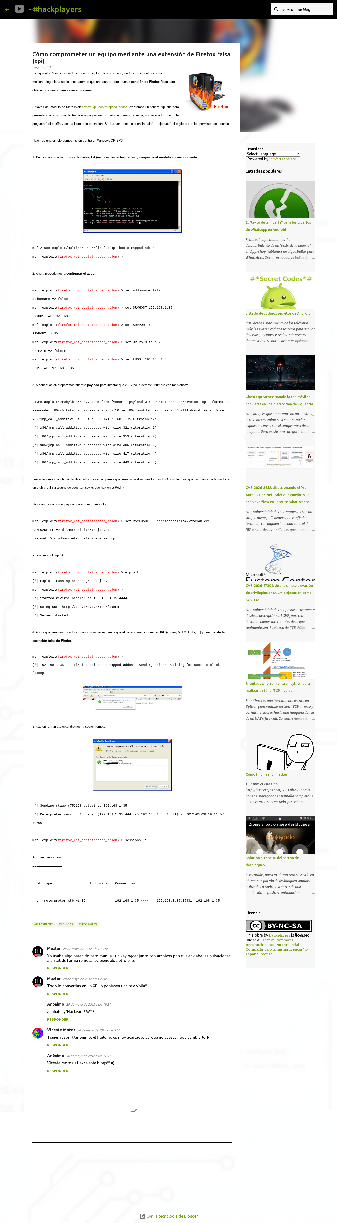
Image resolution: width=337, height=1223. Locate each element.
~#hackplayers (55, 9)
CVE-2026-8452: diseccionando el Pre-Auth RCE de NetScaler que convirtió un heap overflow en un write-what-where (278, 495)
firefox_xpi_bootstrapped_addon (104, 107)
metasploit (43, 924)
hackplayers (279, 935)
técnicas (66, 924)
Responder (57, 968)
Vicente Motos (61, 1030)
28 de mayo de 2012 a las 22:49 (85, 948)
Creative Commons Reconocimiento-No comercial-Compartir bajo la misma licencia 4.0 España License (277, 947)
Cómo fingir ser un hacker (266, 774)
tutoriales (88, 924)
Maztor (54, 948)
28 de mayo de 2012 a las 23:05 (85, 979)
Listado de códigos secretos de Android (278, 313)
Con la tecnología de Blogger (171, 1216)
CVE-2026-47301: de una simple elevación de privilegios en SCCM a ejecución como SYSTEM (279, 593)
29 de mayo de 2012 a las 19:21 (88, 1004)
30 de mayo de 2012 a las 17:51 (88, 1055)
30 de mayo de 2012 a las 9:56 (98, 1030)
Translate (287, 159)
